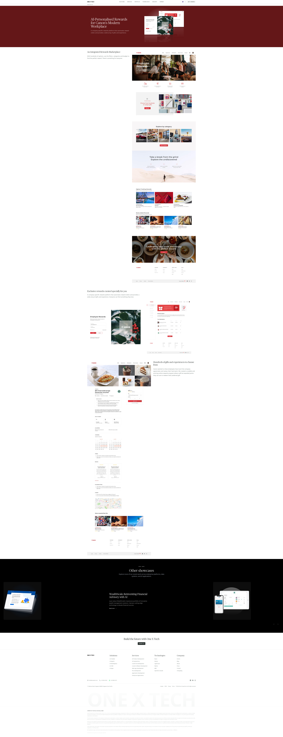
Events (178, 659)
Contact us (141, 643)
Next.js (156, 661)
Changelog (179, 670)
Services (129, 1)
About (178, 663)
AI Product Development (138, 659)
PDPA (166, 686)
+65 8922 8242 (104, 680)
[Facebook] (192, 680)
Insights (154, 1)
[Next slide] (278, 624)
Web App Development (137, 668)
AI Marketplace (113, 663)
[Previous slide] (273, 624)
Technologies (146, 1)
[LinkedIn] (190, 680)
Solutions (122, 1)
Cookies (161, 686)
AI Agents (112, 661)
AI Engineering (136, 661)
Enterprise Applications (138, 675)
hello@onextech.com (93, 680)
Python (156, 666)
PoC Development (136, 670)
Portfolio (137, 1)
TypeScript (157, 663)
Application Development (138, 673)
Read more (112, 608)
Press (178, 666)
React (155, 659)
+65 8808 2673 (114, 680)
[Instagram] (195, 680)
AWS (155, 668)
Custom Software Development (139, 666)
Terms (173, 686)
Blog (178, 661)
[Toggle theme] (185, 2)
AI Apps (111, 668)
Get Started (191, 1)
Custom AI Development (138, 663)
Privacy (169, 686)
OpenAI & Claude (158, 670)
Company (162, 1)
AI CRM (111, 666)
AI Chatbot (112, 659)
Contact (179, 668)
